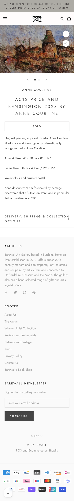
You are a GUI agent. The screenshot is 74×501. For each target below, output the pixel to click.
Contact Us (11, 363)
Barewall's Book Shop (18, 369)
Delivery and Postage (18, 342)
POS (19, 450)
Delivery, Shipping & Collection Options (37, 218)
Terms (8, 349)
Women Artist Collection (20, 328)
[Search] (62, 18)
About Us (10, 314)
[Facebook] (6, 292)
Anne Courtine (37, 90)
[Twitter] (15, 292)
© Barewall (37, 445)
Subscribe (19, 416)
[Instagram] (24, 292)
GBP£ (35, 436)
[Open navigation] (5, 18)
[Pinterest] (33, 292)
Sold (37, 126)
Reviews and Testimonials (20, 335)
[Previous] (27, 79)
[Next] (46, 79)
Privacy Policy (13, 356)
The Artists (11, 321)
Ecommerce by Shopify (43, 450)
